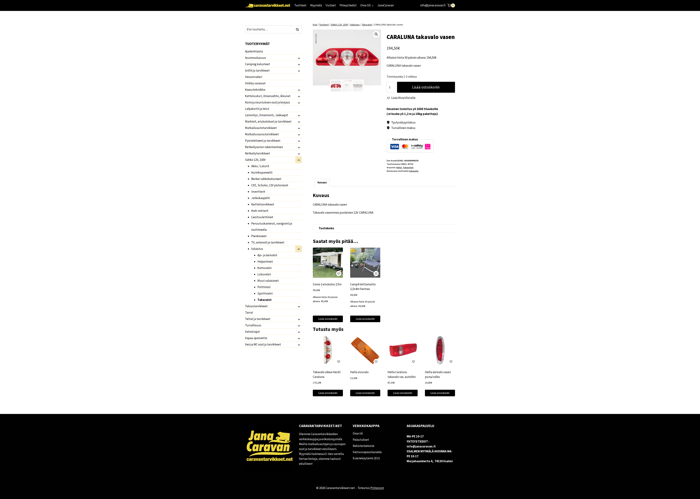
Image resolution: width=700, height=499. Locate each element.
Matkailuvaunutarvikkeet (262, 134)
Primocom (377, 488)
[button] (376, 34)
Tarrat (249, 313)
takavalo (413, 171)
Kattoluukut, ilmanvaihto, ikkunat (267, 96)
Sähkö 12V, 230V (255, 160)
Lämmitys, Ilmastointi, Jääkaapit (266, 115)
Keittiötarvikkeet (262, 204)
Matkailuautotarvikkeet (261, 128)
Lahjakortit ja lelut (257, 109)
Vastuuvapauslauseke (367, 452)
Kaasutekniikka (255, 90)
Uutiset (331, 5)
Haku (298, 29)
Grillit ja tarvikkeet (257, 70)
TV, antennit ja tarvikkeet (267, 242)
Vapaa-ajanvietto (256, 338)
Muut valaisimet (268, 281)
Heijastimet (265, 262)
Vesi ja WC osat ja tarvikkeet (263, 344)
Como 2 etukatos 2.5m (327, 284)
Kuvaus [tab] (322, 182)
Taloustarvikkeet (256, 306)
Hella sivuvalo (359, 372)
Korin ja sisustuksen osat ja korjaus (267, 102)
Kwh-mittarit (259, 211)
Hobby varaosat (255, 83)
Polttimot (264, 287)
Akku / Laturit (260, 166)
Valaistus (257, 249)
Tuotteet (300, 5)
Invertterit (258, 192)
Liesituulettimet (262, 217)
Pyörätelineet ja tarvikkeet (262, 141)
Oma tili (358, 433)
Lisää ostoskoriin (426, 87)
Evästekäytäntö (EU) (366, 458)
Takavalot (408, 167)
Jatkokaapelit (260, 198)
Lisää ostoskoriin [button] (327, 319)
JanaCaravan (385, 5)
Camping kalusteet (257, 64)
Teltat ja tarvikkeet (257, 319)
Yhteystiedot (348, 5)
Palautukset (361, 440)
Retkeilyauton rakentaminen (264, 147)
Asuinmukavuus (255, 58)
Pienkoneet (259, 236)
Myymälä (316, 5)
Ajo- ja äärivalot (267, 255)
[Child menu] (298, 58)
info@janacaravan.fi (433, 5)
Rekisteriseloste (363, 446)
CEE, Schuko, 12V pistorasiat (269, 185)
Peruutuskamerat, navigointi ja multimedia (271, 226)
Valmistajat (252, 332)
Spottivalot (265, 293)
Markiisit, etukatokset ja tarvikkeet (268, 121)
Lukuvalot (264, 274)
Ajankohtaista (254, 51)
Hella (399, 167)
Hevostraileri (253, 77)
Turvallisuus (253, 325)
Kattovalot (264, 268)
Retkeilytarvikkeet (257, 153)
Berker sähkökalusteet (266, 179)
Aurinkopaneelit (262, 172)
